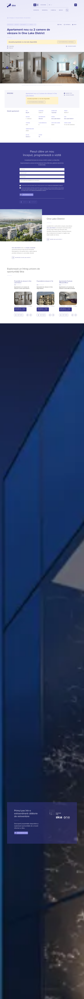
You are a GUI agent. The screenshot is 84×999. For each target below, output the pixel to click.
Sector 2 (28, 136)
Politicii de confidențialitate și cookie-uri (39, 190)
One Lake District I (27, 17)
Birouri (61, 10)
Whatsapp (33, 202)
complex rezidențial (30, 247)
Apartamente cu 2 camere (26, 24)
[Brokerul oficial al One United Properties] (11, 5)
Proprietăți (36, 10)
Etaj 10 (27, 112)
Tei (35, 24)
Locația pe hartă (72, 46)
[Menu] (75, 5)
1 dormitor (53, 112)
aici (61, 85)
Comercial (53, 10)
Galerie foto (69, 93)
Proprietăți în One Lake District (23, 257)
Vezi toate (19, 315)
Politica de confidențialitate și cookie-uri (55, 185)
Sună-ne (25, 202)
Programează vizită (27, 194)
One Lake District (55, 118)
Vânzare (17, 24)
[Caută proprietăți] (67, 10)
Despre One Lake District (56, 239)
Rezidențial (45, 10)
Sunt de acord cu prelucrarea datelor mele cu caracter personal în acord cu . (42, 185)
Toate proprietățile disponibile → (66, 42)
